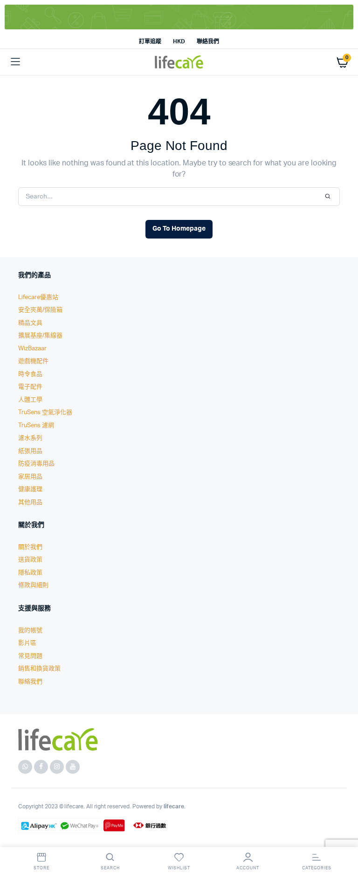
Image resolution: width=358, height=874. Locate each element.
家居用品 (30, 477)
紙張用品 (30, 451)
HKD (179, 41)
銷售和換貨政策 (39, 669)
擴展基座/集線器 (40, 336)
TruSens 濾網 (36, 426)
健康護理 (30, 489)
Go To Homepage (179, 228)
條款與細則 (33, 585)
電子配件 (30, 387)
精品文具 (30, 323)
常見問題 (30, 656)
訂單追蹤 (150, 41)
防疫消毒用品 (36, 464)
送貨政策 (30, 560)
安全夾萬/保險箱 (40, 310)
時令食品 (30, 374)
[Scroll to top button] (343, 836)
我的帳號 (30, 631)
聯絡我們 (208, 41)
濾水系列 (30, 438)
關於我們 (30, 547)
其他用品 (30, 502)
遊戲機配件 (33, 361)
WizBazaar (32, 349)
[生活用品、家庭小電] (179, 62)
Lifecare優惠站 (38, 297)
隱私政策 (30, 573)
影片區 (27, 643)
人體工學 (30, 400)
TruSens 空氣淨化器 (45, 413)
